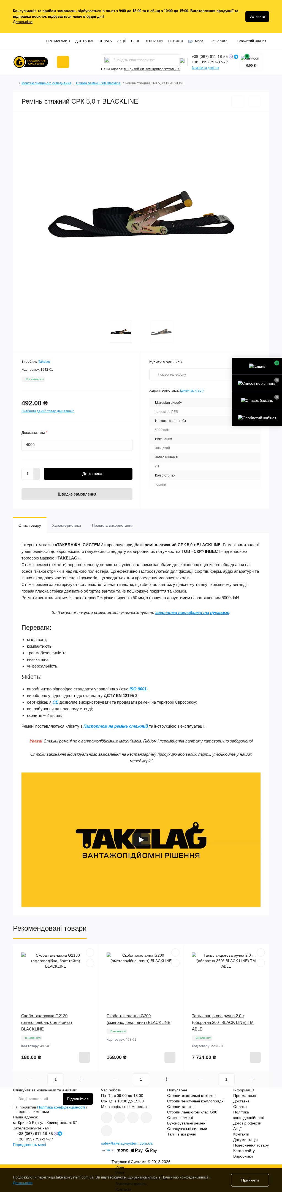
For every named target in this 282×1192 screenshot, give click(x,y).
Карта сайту (244, 1150)
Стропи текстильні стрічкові (191, 1095)
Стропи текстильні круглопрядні (195, 1101)
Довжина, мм (34, 432)
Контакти (154, 41)
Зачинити (257, 16)
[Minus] (37, 477)
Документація (245, 1139)
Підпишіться (78, 1099)
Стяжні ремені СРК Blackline (98, 83)
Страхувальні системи (187, 1128)
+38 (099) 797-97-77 (210, 62)
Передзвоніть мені (29, 1144)
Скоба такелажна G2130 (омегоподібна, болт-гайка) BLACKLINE (46, 1022)
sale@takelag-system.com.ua (127, 1143)
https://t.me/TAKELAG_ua (146, 1117)
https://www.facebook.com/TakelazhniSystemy (106, 1117)
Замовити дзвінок (205, 68)
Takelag (44, 362)
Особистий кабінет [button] (251, 41)
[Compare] (90, 963)
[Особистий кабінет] (257, 417)
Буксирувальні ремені (186, 1123)
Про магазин (58, 41)
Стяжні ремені (180, 1117)
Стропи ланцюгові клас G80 (192, 1112)
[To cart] (84, 1057)
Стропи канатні (180, 1106)
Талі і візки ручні (181, 1134)
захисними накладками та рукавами (192, 612)
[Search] (107, 59)
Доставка (84, 41)
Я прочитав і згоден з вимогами (51, 1109)
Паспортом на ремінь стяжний (115, 726)
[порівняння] (254, 101)
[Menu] (63, 62)
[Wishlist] (90, 952)
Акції (121, 41)
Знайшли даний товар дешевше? (47, 411)
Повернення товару (251, 1145)
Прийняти (250, 1180)
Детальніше (22, 22)
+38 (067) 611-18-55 (210, 56)
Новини (175, 41)
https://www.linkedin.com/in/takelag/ (106, 1130)
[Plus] (37, 471)
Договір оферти (247, 1123)
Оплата (105, 41)
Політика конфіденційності (61, 1107)
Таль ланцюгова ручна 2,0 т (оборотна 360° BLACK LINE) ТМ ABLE (223, 1022)
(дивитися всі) (192, 390)
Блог (135, 41)
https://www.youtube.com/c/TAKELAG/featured (133, 1117)
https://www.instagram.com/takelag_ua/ (119, 1117)
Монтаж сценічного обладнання (46, 83)
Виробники (243, 1156)
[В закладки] (237, 101)
